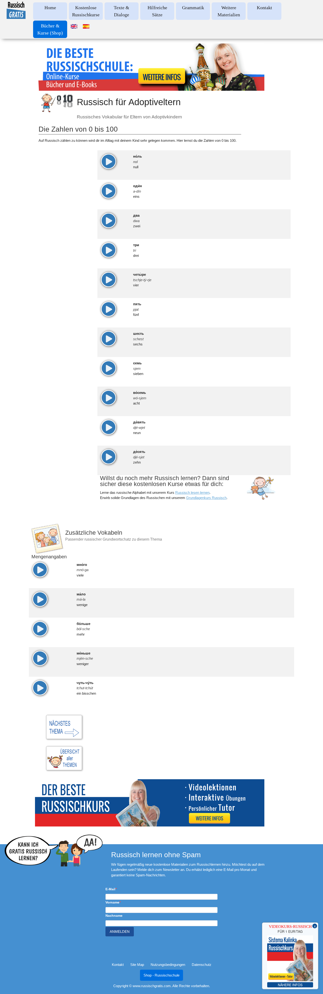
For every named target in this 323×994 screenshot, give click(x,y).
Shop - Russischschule (161, 975)
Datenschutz (201, 965)
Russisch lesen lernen (192, 493)
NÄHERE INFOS (290, 984)
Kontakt (264, 7)
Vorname (112, 902)
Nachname (113, 915)
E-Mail (110, 889)
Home (50, 7)
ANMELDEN (120, 931)
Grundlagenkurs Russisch (206, 498)
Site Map (137, 965)
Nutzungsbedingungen (168, 965)
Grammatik (193, 7)
